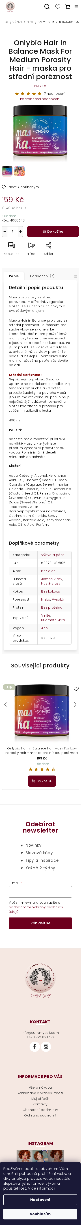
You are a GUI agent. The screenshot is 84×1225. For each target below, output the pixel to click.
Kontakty (40, 1104)
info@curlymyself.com (40, 1032)
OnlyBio (40, 86)
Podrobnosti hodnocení (40, 99)
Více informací (41, 1188)
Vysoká (58, 599)
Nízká (45, 599)
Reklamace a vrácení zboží (40, 1093)
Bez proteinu (51, 607)
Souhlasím (40, 1214)
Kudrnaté (48, 620)
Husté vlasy (50, 583)
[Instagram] (46, 1047)
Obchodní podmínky (40, 1110)
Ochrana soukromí (40, 1115)
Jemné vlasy (51, 579)
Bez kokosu (50, 591)
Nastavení (40, 1199)
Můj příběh (40, 1098)
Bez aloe (48, 571)
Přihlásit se (40, 923)
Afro (61, 620)
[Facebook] (35, 1047)
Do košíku (55, 231)
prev (5, 704)
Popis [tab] (14, 276)
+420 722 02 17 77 (40, 1037)
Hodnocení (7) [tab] (42, 276)
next (75, 704)
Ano (44, 628)
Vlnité (45, 615)
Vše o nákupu (40, 1087)
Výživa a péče (53, 555)
